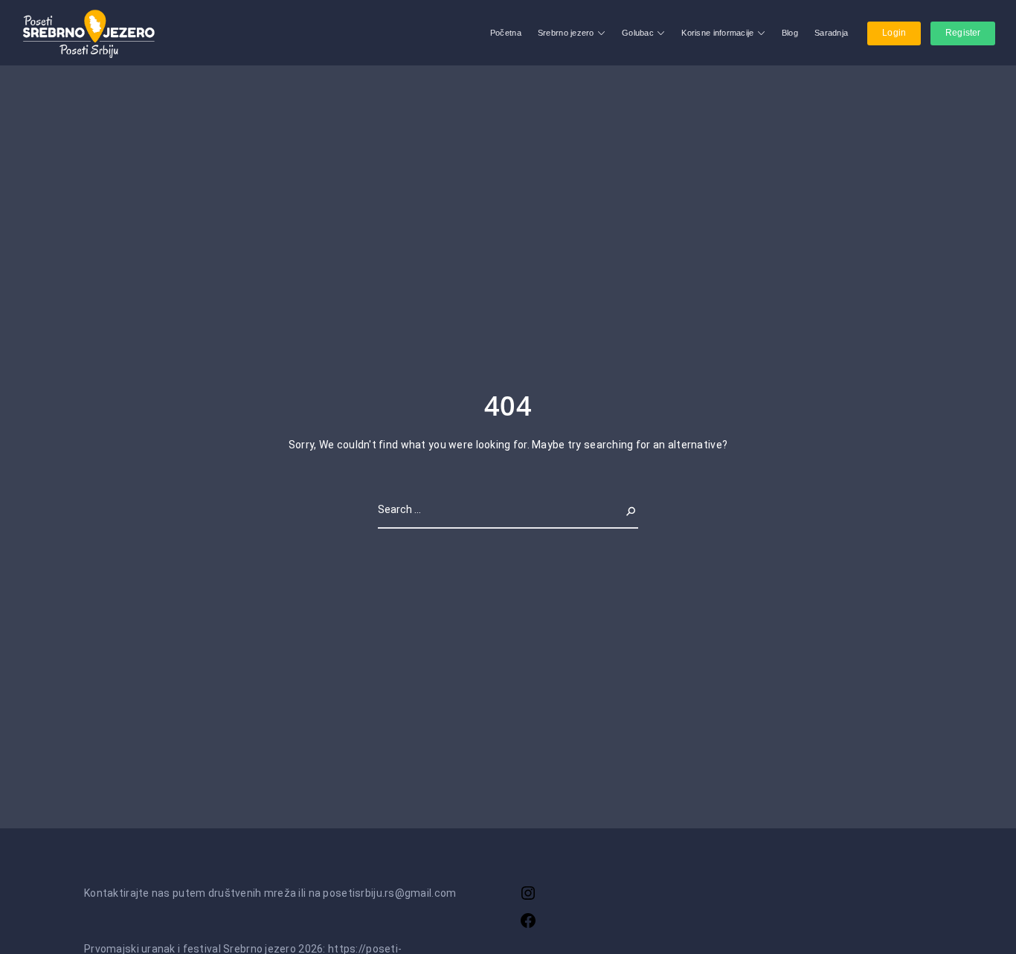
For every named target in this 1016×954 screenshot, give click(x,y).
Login (894, 33)
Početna (505, 32)
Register (962, 33)
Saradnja (831, 32)
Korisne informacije (717, 32)
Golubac (638, 32)
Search (621, 509)
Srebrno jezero (566, 32)
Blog (790, 32)
